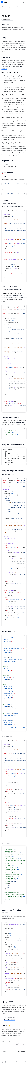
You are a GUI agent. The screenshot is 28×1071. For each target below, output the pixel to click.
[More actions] (26, 2)
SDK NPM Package (9, 1020)
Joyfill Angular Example (11, 1017)
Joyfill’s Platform (9, 78)
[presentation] (14, 184)
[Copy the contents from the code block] (24, 184)
